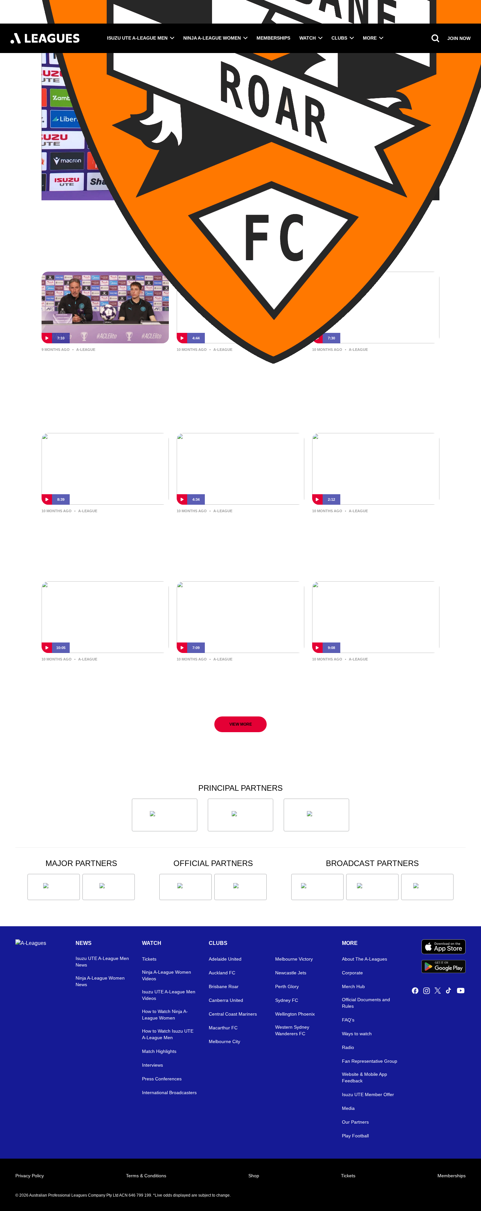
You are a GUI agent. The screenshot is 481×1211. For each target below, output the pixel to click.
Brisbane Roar (224, 986)
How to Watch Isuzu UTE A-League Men (167, 1034)
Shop (253, 1175)
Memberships (273, 38)
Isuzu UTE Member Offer (368, 1094)
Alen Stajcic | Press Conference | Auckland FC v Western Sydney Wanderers (372, 531)
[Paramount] (372, 887)
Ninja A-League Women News (100, 981)
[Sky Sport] (427, 887)
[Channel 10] (317, 887)
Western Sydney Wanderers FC (292, 1030)
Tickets (149, 959)
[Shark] (316, 815)
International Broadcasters (169, 1092)
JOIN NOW (459, 38)
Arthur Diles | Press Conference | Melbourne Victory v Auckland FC (373, 674)
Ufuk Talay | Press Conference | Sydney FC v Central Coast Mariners (234, 370)
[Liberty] (54, 887)
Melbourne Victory (294, 959)
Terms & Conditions (146, 1175)
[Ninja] (240, 815)
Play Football (355, 1135)
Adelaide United (225, 959)
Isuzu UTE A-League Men (137, 38)
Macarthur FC (223, 1027)
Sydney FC (286, 1000)
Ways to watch (357, 1033)
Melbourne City (224, 1041)
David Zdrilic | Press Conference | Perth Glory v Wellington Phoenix (103, 674)
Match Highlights (159, 1051)
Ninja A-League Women (212, 38)
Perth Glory (287, 986)
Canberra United (226, 1000)
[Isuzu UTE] (164, 815)
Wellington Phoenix (295, 1014)
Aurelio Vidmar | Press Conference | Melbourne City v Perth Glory (105, 526)
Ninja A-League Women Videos (166, 975)
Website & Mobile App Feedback (364, 1077)
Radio (348, 1047)
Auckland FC (222, 972)
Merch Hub (353, 986)
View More (240, 724)
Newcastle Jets (290, 972)
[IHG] (240, 887)
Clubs (339, 38)
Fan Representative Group (369, 1061)
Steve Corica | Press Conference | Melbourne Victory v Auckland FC (238, 674)
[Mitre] (185, 887)
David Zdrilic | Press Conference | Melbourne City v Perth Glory (373, 364)
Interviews (152, 1065)
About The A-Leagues (364, 959)
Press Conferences (162, 1078)
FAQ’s (348, 1019)
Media (348, 1108)
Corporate (352, 972)
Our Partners (355, 1122)
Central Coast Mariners (233, 1014)
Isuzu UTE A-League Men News (102, 961)
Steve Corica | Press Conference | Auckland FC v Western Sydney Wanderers (238, 531)
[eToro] (108, 887)
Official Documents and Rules (366, 1003)
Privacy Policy (29, 1175)
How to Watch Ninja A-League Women (165, 1015)
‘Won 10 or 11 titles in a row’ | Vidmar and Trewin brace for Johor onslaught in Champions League (99, 370)
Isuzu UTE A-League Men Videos (168, 995)
